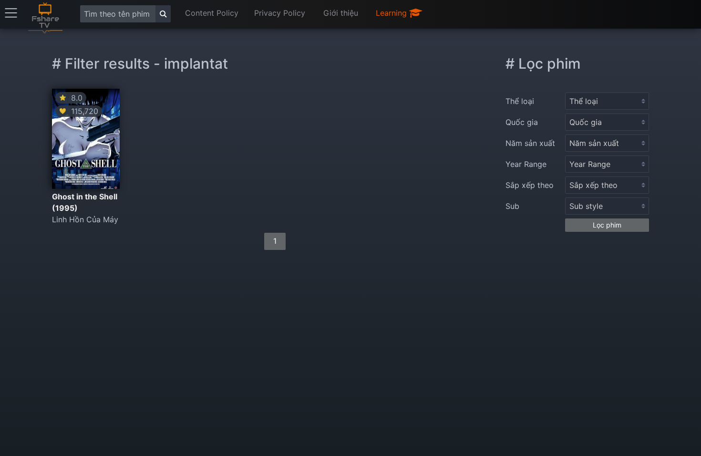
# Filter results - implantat (140, 63)
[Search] (163, 13)
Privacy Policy (279, 13)
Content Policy (211, 13)
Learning (392, 13)
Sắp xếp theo (529, 185)
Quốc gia (521, 122)
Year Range (525, 164)
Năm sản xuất (530, 143)
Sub (512, 206)
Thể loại (519, 101)
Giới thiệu (340, 13)
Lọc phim (607, 225)
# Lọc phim (543, 63)
